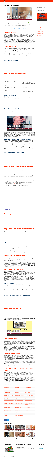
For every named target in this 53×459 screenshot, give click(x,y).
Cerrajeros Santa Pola (28, 405)
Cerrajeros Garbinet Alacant (29, 412)
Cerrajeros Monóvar (17, 397)
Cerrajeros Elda (17, 393)
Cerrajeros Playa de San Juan (8, 413)
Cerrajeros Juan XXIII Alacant (8, 409)
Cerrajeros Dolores (27, 392)
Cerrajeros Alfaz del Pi (28, 386)
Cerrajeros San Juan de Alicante (8, 403)
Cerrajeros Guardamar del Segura (8, 395)
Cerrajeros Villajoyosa (18, 407)
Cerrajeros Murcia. (40, 33)
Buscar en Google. (7, 209)
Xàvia (14, 183)
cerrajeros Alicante (30, 180)
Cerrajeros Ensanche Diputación (19, 409)
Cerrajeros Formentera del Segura (19, 395)
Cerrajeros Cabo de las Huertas (29, 409)
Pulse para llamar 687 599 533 (19, 28)
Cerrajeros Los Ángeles (18, 412)
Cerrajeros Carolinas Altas (18, 410)
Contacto (28, 449)
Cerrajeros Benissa (17, 389)
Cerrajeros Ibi (6, 393)
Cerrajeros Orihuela (7, 398)
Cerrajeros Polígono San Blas (29, 413)
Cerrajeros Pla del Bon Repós (8, 412)
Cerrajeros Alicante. (40, 35)
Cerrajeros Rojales (27, 401)
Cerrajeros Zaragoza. (40, 31)
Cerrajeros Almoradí (28, 387)
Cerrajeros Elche (27, 393)
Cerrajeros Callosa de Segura (29, 395)
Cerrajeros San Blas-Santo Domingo (9, 415)
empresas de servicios (19, 180)
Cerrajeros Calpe (27, 389)
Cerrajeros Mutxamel (7, 397)
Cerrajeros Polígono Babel (18, 413)
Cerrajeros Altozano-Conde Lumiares (29, 404)
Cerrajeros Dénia (17, 392)
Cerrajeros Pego (6, 401)
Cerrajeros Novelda (27, 398)
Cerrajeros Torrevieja (7, 407)
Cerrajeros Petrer (17, 401)
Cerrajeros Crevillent (7, 392)
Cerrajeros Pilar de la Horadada (19, 400)
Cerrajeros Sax (17, 405)
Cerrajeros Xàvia (27, 397)
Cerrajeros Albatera (17, 386)
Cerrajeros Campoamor (7, 410)
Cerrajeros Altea (17, 387)
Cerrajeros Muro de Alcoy (28, 400)
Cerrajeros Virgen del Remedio (19, 415)
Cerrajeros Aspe (6, 387)
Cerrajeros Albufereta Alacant (19, 403)
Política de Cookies (30, 447)
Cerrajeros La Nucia (17, 398)
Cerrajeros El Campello (28, 390)
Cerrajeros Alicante (7, 386)
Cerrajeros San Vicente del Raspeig (9, 400)
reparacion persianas (24, 102)
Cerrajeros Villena (27, 407)
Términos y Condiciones (30, 448)
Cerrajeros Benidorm (7, 389)
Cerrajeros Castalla (17, 390)
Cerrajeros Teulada (7, 405)
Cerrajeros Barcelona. (40, 27)
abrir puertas (6, 3)
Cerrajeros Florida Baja (28, 410)
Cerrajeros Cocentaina (7, 390)
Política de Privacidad (30, 445)
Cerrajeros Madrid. (40, 29)
